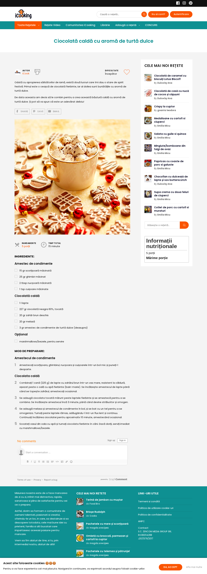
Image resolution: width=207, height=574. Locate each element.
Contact (143, 528)
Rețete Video (52, 25)
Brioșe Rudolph (95, 512)
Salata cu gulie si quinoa (170, 134)
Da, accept (170, 567)
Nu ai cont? (158, 14)
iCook (25, 73)
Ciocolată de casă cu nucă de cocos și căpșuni (171, 92)
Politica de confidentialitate (155, 514)
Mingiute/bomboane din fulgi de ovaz (169, 147)
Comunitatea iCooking (80, 25)
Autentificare (181, 14)
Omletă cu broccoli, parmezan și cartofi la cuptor (107, 537)
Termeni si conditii (149, 501)
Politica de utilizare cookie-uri (155, 508)
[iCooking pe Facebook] (177, 3)
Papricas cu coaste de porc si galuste (169, 163)
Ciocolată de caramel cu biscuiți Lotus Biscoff (170, 77)
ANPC (141, 521)
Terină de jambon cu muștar (104, 499)
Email (56, 111)
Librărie (105, 25)
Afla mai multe (194, 567)
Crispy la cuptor (164, 106)
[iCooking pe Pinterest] (189, 3)
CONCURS (151, 25)
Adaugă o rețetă (125, 25)
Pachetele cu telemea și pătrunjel (108, 551)
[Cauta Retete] (144, 14)
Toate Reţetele (26, 25)
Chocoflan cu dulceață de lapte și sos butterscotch (171, 178)
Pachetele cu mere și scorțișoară (107, 523)
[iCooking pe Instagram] (183, 3)
